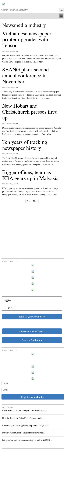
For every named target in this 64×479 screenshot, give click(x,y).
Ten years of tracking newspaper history (24, 145)
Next (35, 201)
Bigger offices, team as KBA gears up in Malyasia (30, 175)
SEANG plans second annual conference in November (25, 75)
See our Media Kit (32, 340)
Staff (17, 51)
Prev (29, 201)
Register (10, 307)
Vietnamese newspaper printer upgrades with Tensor (26, 39)
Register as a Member (33, 397)
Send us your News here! (32, 316)
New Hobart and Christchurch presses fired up (30, 112)
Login (6, 300)
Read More (38, 62)
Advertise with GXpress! (32, 331)
